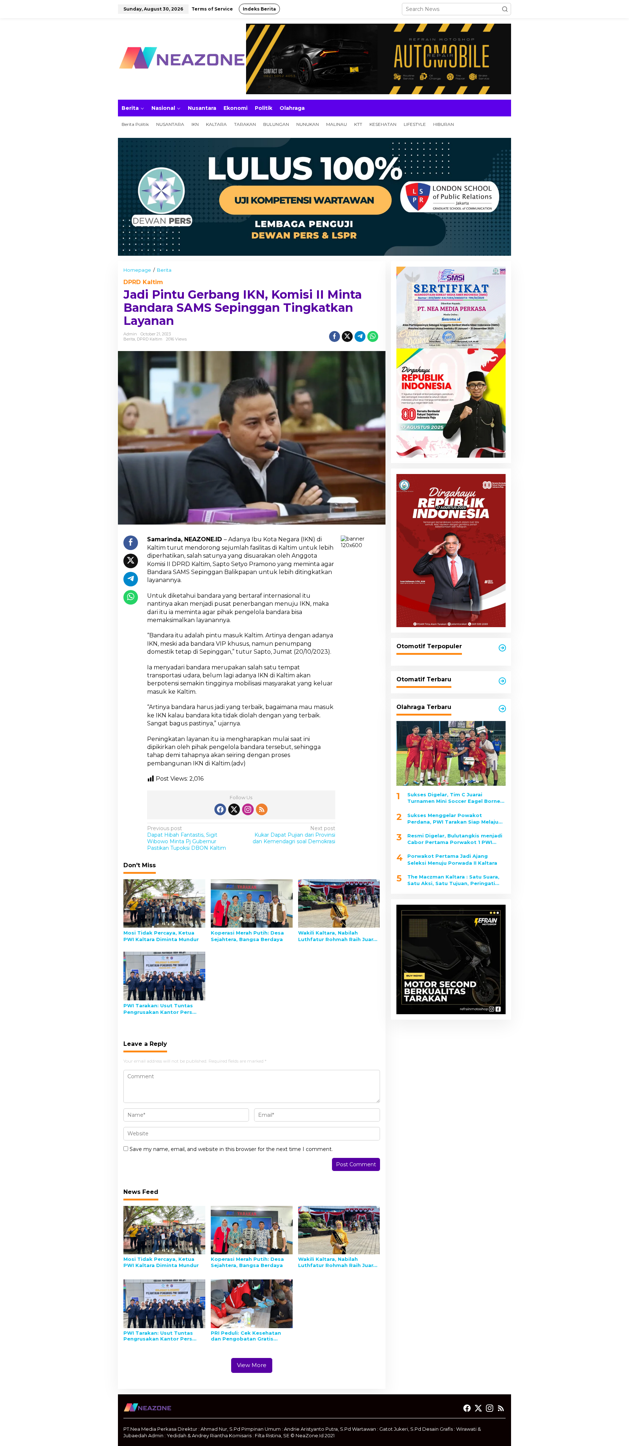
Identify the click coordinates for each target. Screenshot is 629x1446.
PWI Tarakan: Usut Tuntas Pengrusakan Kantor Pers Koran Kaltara (158, 1009)
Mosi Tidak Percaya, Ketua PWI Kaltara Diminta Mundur (161, 936)
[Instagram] (248, 809)
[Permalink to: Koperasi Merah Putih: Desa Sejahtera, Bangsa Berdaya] (252, 903)
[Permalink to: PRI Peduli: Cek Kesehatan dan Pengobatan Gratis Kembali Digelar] (252, 1303)
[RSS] (262, 809)
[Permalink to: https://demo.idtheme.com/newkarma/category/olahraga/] (502, 708)
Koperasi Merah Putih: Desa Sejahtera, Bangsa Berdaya (247, 936)
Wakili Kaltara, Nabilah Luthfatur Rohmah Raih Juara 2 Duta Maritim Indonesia (337, 936)
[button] (505, 9)
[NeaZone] (181, 58)
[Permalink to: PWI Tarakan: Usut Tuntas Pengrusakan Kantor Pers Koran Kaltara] (164, 976)
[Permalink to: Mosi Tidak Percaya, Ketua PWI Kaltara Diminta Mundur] (164, 903)
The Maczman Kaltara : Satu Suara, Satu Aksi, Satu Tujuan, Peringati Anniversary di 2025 (453, 880)
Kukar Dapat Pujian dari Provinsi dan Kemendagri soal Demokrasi (294, 835)
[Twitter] (234, 809)
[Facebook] (220, 809)
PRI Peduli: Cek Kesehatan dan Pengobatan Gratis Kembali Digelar (246, 1336)
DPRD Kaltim (143, 282)
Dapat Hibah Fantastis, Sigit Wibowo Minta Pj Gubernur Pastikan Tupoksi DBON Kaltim (186, 838)
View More (251, 1365)
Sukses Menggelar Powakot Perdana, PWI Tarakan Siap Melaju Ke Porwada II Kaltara (452, 818)
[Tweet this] (347, 336)
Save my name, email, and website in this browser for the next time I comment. (231, 1149)
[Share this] (334, 336)
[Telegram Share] (360, 336)
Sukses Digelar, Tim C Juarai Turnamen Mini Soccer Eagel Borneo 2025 (455, 798)
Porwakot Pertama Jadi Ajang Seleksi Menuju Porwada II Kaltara (452, 859)
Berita (129, 339)
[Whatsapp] (372, 336)
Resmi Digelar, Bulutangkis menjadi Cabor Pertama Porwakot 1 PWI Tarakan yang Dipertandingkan (454, 839)
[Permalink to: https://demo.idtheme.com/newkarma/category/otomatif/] (502, 648)
